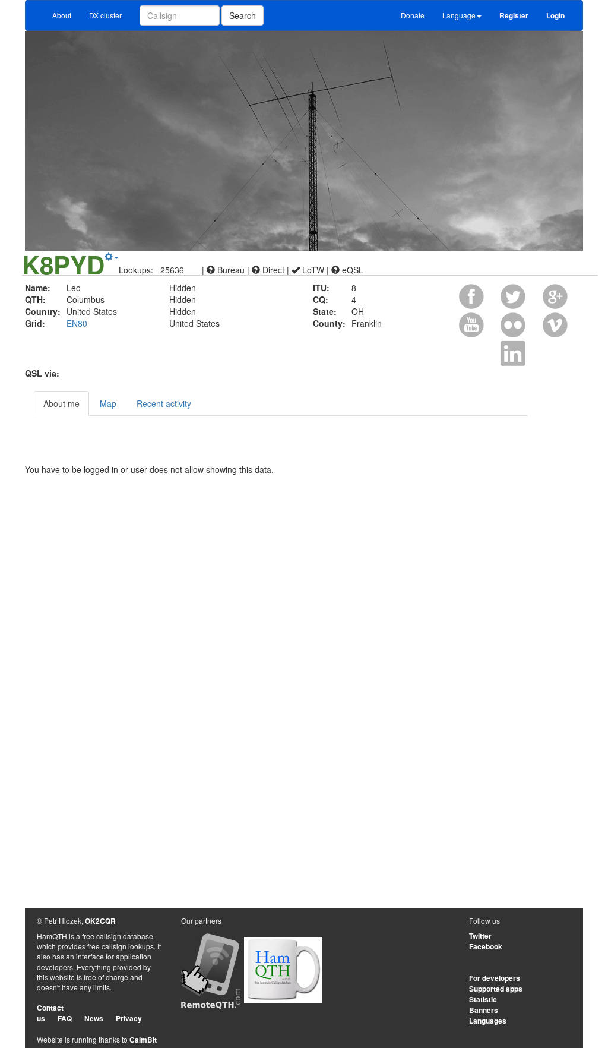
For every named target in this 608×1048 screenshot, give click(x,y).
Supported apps (495, 988)
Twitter (480, 935)
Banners (483, 1010)
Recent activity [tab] (164, 403)
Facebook (485, 946)
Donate (413, 15)
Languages (487, 1020)
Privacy (129, 1018)
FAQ (65, 1018)
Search (242, 15)
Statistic (483, 999)
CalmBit (143, 1039)
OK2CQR (100, 921)
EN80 (76, 323)
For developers (494, 978)
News (93, 1018)
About (61, 15)
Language (459, 15)
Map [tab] (108, 403)
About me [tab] (61, 403)
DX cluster (105, 15)
